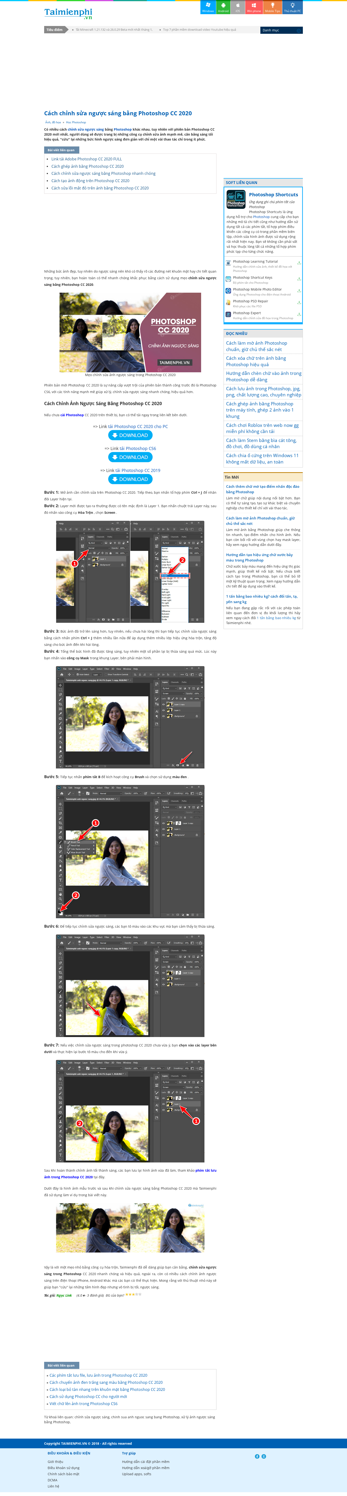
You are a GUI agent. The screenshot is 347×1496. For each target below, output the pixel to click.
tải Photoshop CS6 (138, 448)
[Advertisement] (173, 69)
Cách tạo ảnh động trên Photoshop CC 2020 (90, 180)
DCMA (52, 1480)
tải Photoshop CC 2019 (137, 470)
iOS (238, 11)
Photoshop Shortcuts (273, 194)
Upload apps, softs (136, 1474)
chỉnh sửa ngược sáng (86, 129)
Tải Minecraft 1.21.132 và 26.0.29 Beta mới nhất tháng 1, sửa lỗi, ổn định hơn (112, 30)
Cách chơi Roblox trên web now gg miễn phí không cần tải (262, 428)
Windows (208, 11)
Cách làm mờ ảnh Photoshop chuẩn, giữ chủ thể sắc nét (256, 346)
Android (223, 11)
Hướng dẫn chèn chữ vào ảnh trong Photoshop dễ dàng (263, 376)
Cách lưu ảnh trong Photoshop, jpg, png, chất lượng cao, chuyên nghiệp (263, 392)
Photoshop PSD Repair (250, 301)
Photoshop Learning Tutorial (255, 261)
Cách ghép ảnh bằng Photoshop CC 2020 (87, 166)
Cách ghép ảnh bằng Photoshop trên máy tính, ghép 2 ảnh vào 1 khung (260, 410)
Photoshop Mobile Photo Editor (257, 289)
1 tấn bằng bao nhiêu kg (276, 618)
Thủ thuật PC (292, 11)
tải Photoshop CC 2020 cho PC (138, 426)
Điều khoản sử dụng (64, 1468)
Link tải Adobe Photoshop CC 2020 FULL (86, 159)
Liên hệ (53, 1486)
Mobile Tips (272, 11)
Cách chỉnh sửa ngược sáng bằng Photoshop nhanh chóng (103, 173)
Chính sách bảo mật (63, 1474)
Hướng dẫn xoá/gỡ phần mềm (145, 1468)
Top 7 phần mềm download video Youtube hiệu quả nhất (198, 30)
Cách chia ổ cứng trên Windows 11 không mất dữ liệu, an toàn (262, 458)
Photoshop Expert (247, 313)
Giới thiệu (55, 1461)
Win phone (254, 11)
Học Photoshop (76, 122)
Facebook (257, 1456)
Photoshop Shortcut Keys (252, 277)
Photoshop (123, 129)
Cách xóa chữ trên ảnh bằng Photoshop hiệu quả (256, 361)
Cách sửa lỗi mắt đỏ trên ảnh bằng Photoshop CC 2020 (100, 188)
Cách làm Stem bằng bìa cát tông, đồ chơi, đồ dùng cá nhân (261, 443)
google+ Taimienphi (264, 1456)
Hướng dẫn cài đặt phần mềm (145, 1461)
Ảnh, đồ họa (53, 122)
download (68, 13)
